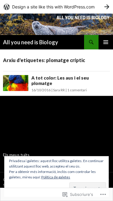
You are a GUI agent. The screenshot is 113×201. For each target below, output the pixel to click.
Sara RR (59, 90)
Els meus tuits (16, 154)
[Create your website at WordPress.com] (56, 7)
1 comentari (77, 90)
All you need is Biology (30, 42)
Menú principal (106, 42)
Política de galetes (55, 177)
